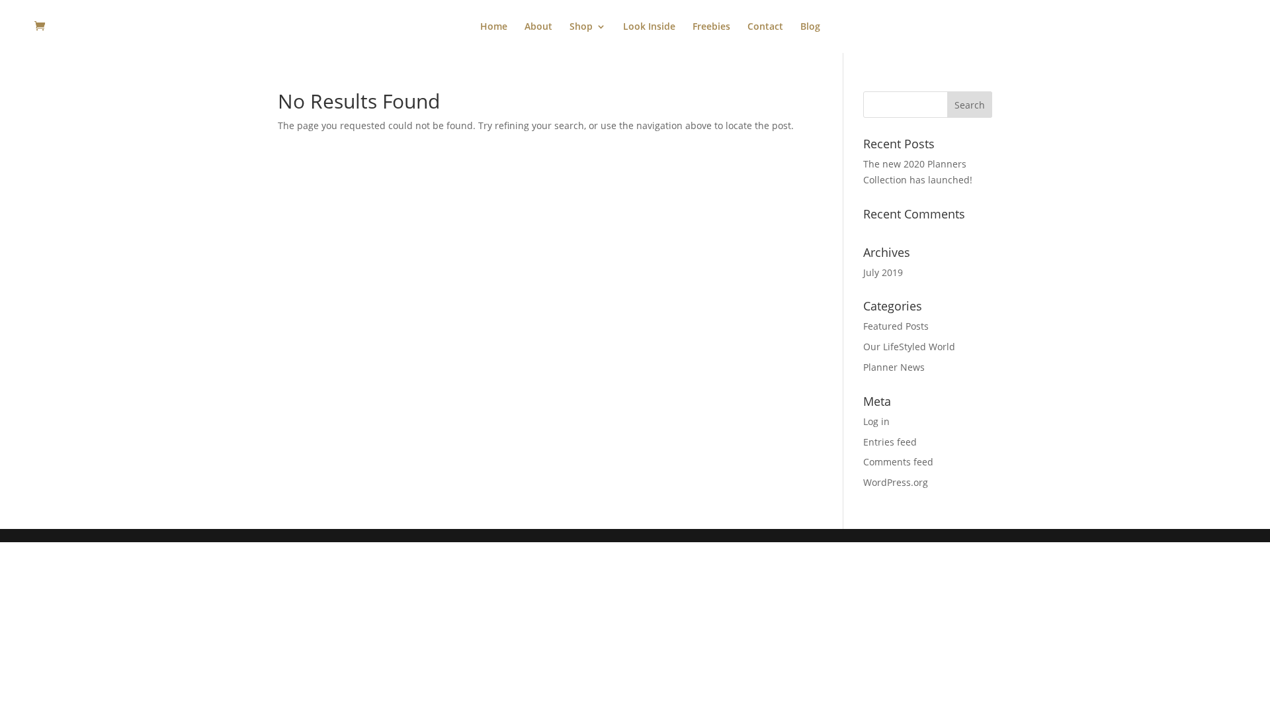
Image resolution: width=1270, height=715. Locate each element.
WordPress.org (895, 482)
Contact (765, 27)
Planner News (894, 367)
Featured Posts (896, 326)
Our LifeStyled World (909, 346)
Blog (810, 27)
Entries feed (890, 442)
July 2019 (883, 272)
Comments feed (898, 461)
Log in (876, 421)
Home (493, 27)
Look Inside (649, 27)
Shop (581, 27)
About (538, 27)
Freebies (711, 27)
